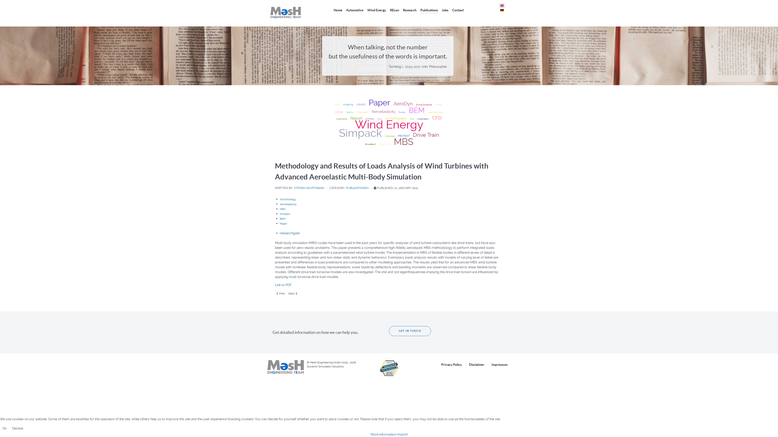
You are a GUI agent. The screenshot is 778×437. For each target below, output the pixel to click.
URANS (360, 104)
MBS (403, 141)
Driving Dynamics (424, 105)
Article (339, 111)
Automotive (341, 119)
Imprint (402, 434)
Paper (379, 102)
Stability (349, 112)
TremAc (438, 105)
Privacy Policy (451, 364)
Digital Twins (385, 144)
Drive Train (426, 135)
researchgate (290, 233)
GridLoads (390, 136)
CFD (437, 118)
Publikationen (357, 188)
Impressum (500, 364)
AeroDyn (403, 104)
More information (383, 434)
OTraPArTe (348, 105)
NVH (338, 105)
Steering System (435, 112)
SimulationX (370, 144)
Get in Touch (410, 330)
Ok (4, 428)
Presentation (362, 112)
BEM (417, 110)
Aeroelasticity (383, 111)
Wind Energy (389, 124)
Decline (17, 428)
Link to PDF (283, 285)
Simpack (360, 133)
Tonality (402, 112)
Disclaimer (476, 364)
